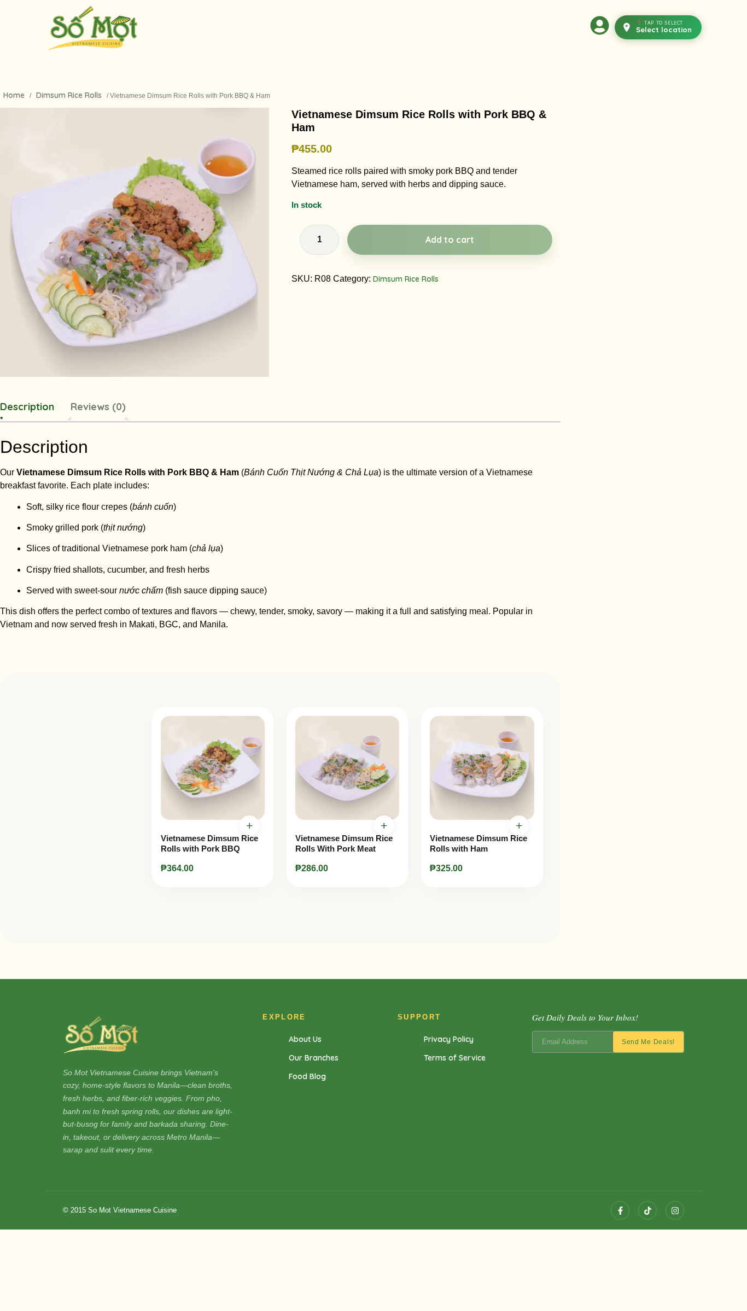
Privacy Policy (449, 1039)
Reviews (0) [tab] (98, 406)
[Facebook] (620, 1210)
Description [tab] (27, 406)
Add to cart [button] (249, 825)
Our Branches (314, 1058)
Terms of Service (455, 1058)
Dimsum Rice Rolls (69, 95)
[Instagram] (675, 1210)
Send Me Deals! (648, 1042)
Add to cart (449, 239)
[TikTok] (647, 1210)
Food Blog (307, 1076)
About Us (305, 1039)
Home (14, 95)
